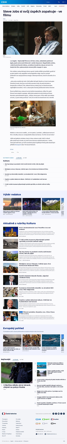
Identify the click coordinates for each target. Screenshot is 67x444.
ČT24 (4, 18)
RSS (64, 441)
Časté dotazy (19, 433)
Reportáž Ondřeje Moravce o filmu (17, 127)
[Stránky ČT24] (38, 419)
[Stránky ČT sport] (45, 419)
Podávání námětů (20, 431)
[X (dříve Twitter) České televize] (61, 414)
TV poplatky (5, 423)
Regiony (32, 6)
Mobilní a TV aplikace (7, 433)
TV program (4, 419)
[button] (33, 113)
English (11, 441)
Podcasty (4, 427)
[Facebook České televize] (56, 414)
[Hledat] (59, 2)
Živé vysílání (4, 421)
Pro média (18, 419)
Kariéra (17, 429)
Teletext (4, 425)
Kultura (12, 152)
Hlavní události (5, 6)
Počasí (44, 6)
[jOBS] (32, 38)
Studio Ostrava (19, 425)
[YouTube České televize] (59, 414)
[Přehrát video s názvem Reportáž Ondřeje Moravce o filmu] (33, 113)
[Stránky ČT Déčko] (38, 423)
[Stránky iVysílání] (55, 419)
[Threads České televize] (64, 414)
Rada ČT (18, 427)
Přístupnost (26, 441)
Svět (28, 6)
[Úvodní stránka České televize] (9, 414)
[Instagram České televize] (53, 414)
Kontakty (18, 436)
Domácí (23, 6)
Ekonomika (39, 6)
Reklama (18, 421)
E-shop (3, 431)
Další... (49, 6)
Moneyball (18, 144)
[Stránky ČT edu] (53, 423)
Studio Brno (18, 423)
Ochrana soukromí (18, 441)
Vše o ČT (4, 436)
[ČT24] (4, 2)
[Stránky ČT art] (44, 423)
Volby (18, 6)
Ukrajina (13, 6)
